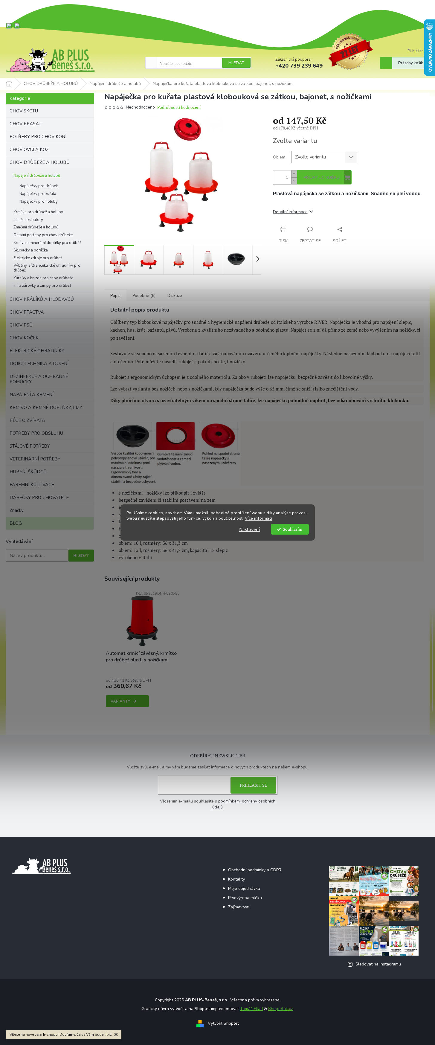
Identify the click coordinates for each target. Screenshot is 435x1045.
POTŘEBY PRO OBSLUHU (36, 433)
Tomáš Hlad (251, 1009)
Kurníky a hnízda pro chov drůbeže (43, 278)
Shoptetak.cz (280, 1009)
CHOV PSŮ (21, 325)
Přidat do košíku (321, 177)
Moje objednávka (244, 888)
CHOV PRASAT (25, 124)
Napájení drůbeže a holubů (36, 175)
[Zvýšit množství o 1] (294, 173)
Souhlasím (292, 529)
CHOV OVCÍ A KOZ (29, 149)
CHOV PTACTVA (27, 312)
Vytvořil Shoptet (223, 1023)
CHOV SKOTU (24, 111)
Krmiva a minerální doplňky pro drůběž (47, 242)
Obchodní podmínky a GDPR (254, 870)
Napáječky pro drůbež (38, 186)
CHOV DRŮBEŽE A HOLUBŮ (40, 162)
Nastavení (249, 529)
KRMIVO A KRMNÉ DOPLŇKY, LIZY (46, 408)
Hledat (236, 63)
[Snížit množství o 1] (294, 180)
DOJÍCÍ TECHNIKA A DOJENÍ (39, 364)
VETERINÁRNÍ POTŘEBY (35, 459)
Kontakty (236, 879)
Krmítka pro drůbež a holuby (38, 212)
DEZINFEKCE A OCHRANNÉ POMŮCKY (39, 379)
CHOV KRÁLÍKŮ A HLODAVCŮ (42, 299)
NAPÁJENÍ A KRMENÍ (32, 395)
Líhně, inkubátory (28, 219)
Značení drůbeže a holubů (35, 227)
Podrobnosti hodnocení (179, 107)
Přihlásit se (253, 785)
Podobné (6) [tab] (143, 295)
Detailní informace (290, 212)
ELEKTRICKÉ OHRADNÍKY (37, 351)
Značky (17, 510)
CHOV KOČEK (24, 338)
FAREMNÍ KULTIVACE (32, 485)
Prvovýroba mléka (245, 898)
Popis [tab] (115, 295)
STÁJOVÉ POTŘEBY (30, 446)
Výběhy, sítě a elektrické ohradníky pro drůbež (46, 268)
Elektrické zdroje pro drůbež (37, 258)
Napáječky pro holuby (38, 201)
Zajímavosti (238, 907)
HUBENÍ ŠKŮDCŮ (28, 472)
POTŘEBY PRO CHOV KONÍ (38, 137)
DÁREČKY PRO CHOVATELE (39, 498)
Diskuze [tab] (174, 295)
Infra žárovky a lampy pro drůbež (42, 285)
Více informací (258, 518)
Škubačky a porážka (30, 250)
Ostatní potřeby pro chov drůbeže (43, 235)
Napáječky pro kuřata (37, 193)
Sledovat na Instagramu (378, 964)
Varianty (120, 701)
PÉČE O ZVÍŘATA (27, 420)
